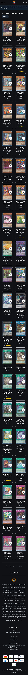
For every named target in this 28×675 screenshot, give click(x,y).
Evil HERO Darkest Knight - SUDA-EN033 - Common (20, 260)
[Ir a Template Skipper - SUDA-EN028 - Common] (7, 220)
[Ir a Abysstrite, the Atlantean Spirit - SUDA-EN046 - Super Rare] (7, 328)
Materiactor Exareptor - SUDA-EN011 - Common (20, 94)
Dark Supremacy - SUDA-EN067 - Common (20, 503)
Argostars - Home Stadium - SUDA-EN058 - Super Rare (20, 421)
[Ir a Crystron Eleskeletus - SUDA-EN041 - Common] (7, 301)
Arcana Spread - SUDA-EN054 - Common (21, 367)
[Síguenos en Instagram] (12, 620)
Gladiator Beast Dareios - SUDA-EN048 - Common (20, 340)
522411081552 (14, 640)
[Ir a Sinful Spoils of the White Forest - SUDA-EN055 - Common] (7, 381)
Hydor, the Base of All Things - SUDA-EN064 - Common (20, 476)
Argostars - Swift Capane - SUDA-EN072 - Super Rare (7, 554)
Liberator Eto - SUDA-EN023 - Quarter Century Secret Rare (7, 177)
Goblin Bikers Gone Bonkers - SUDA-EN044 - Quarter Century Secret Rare (20, 313)
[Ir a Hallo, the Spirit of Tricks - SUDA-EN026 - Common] (7, 192)
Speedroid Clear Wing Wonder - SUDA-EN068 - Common (7, 528)
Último (20, 566)
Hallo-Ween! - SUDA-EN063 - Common (7, 476)
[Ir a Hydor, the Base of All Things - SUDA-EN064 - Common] (20, 465)
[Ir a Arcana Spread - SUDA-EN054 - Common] (20, 356)
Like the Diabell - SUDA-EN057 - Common (7, 421)
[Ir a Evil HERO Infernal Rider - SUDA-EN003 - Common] (7, 28)
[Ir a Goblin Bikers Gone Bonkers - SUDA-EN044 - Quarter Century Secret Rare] (20, 301)
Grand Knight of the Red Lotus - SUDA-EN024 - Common (20, 177)
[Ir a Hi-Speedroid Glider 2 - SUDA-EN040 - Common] (20, 274)
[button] (5, 16)
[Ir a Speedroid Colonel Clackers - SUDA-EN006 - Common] (20, 54)
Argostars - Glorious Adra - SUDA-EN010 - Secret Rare (7, 94)
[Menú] (2, 2)
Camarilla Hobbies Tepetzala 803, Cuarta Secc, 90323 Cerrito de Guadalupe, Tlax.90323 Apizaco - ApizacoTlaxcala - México (14, 646)
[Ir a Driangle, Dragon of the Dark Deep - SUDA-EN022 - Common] (20, 138)
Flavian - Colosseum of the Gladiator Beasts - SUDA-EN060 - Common (7, 449)
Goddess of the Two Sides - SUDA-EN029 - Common (20, 231)
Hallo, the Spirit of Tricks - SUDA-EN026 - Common (7, 203)
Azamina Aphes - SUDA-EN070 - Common (20, 527)
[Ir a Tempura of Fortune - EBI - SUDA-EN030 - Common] (7, 248)
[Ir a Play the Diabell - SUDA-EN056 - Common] (20, 381)
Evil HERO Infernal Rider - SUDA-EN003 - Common (7, 40)
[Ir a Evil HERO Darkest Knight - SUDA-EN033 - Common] (20, 248)
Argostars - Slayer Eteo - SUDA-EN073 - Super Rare (20, 554)
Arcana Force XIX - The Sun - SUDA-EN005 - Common (7, 66)
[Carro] (26, 2)
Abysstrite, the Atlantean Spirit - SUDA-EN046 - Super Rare (7, 340)
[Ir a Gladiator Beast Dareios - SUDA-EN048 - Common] (20, 328)
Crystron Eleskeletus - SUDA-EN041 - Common (7, 312)
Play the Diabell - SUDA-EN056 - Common (20, 392)
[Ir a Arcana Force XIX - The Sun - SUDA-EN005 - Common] (7, 54)
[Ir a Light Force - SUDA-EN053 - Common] (7, 356)
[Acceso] (24, 2)
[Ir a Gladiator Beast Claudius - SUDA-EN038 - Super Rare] (7, 274)
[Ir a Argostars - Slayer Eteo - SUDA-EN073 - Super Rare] (20, 543)
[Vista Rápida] (10, 28)
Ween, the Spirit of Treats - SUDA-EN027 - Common (20, 203)
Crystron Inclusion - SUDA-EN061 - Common (20, 447)
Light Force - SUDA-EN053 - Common (7, 367)
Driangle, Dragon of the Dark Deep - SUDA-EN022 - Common (20, 150)
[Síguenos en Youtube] (19, 620)
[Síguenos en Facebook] (14, 620)
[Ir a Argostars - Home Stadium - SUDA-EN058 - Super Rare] (20, 410)
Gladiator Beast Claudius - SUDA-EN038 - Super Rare (7, 286)
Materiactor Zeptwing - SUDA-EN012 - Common (7, 122)
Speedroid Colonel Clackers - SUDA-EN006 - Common (21, 66)
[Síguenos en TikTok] (21, 620)
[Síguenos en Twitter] (17, 620)
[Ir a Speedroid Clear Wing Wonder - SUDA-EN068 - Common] (7, 516)
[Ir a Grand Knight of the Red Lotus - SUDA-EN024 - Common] (20, 165)
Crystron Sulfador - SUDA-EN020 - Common (7, 149)
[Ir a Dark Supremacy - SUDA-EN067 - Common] (20, 492)
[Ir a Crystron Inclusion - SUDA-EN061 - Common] (20, 436)
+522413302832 (14, 636)
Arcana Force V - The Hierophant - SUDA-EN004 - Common (21, 40)
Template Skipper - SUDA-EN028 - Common (7, 231)
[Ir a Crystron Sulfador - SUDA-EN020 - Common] (7, 138)
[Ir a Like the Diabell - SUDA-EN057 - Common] (7, 410)
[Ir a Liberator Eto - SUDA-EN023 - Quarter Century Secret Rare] (7, 165)
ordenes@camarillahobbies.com (14, 632)
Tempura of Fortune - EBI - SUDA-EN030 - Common (7, 260)
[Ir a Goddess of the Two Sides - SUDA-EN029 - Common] (20, 220)
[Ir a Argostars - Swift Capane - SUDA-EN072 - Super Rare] (7, 543)
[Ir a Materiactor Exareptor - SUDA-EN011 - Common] (20, 83)
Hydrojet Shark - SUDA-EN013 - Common (21, 122)
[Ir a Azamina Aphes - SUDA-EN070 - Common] (20, 516)
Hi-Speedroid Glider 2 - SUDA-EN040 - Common (20, 286)
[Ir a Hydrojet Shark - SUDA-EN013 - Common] (20, 111)
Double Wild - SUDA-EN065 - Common (7, 503)
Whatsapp (19, 7)
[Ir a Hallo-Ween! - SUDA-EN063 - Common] (7, 465)
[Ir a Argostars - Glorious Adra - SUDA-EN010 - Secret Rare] (7, 83)
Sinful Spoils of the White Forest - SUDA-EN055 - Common (7, 393)
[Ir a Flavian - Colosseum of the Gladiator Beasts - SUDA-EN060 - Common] (7, 436)
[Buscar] (4, 2)
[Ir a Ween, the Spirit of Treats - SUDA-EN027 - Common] (20, 192)
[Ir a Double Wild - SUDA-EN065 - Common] (7, 492)
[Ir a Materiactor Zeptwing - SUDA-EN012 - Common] (7, 111)
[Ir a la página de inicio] (14, 2)
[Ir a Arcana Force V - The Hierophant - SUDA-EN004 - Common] (20, 28)
